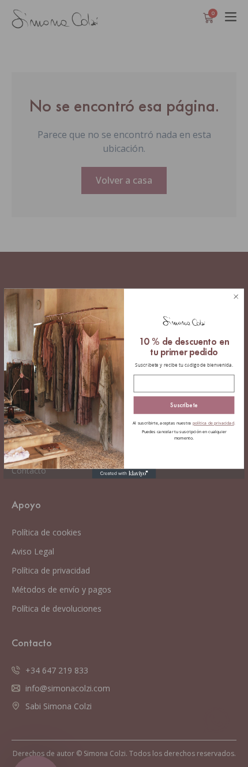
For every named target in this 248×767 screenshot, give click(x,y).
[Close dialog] (236, 301)
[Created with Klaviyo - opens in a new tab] (124, 478)
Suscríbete (183, 409)
